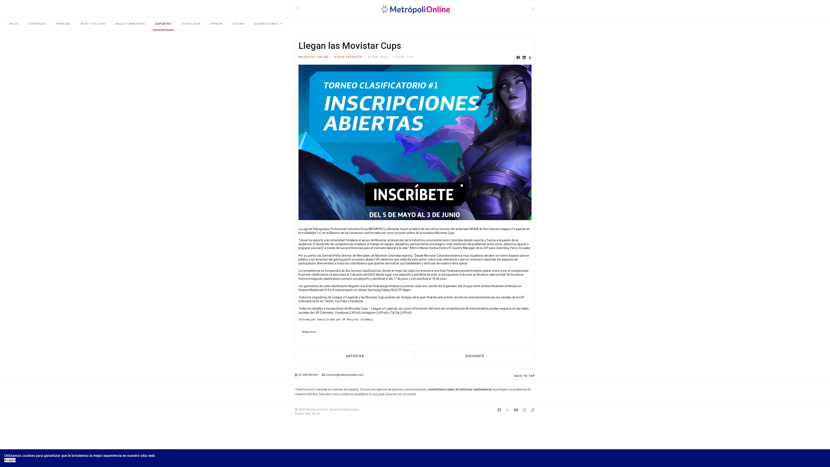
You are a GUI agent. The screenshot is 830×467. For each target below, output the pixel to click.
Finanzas (63, 23)
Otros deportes (348, 57)
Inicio (14, 23)
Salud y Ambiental (130, 23)
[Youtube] (516, 410)
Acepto (10, 460)
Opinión (216, 23)
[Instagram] (524, 410)
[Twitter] (530, 58)
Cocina (238, 23)
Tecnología (190, 23)
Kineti (316, 413)
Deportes (163, 23)
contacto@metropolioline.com (345, 374)
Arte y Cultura (92, 23)
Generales (37, 23)
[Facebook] (518, 58)
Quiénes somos (266, 23)
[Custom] (533, 410)
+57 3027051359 (307, 374)
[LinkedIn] (524, 58)
